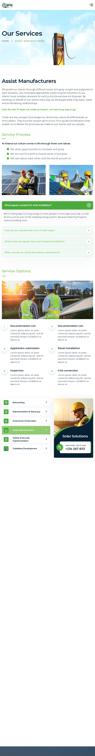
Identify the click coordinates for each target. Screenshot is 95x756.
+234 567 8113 (75, 449)
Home (5, 41)
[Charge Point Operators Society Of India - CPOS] (7, 5)
